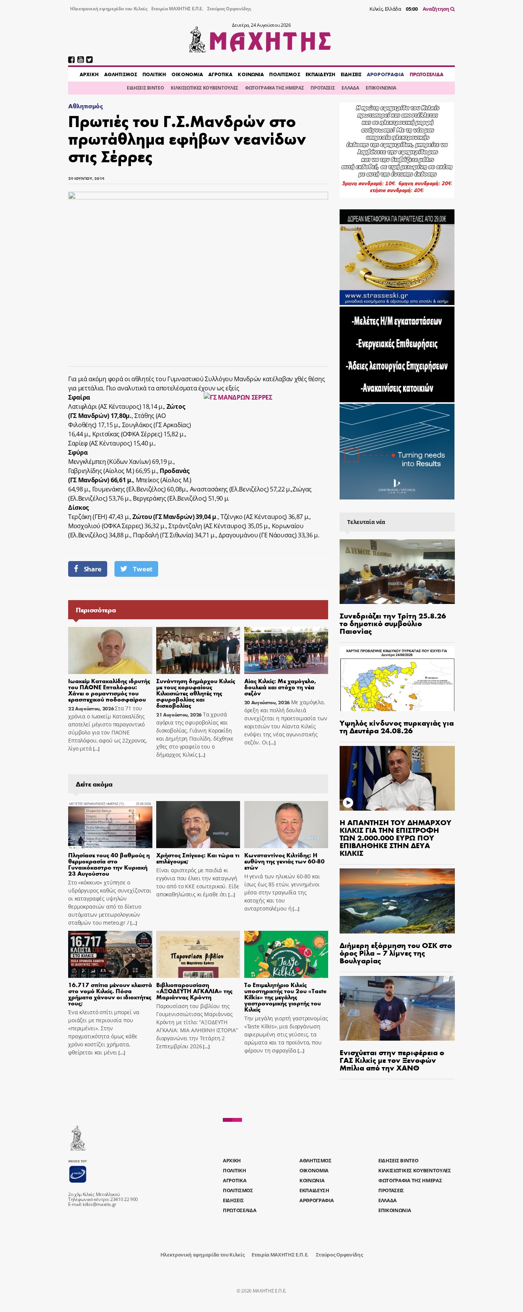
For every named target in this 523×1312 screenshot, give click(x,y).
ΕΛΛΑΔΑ (350, 88)
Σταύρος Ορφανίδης (229, 8)
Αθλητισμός (85, 105)
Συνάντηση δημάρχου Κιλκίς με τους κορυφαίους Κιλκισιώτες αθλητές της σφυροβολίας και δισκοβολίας (195, 693)
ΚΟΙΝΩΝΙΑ (251, 74)
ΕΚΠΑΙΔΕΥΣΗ (320, 74)
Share (92, 569)
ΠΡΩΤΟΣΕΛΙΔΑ (426, 74)
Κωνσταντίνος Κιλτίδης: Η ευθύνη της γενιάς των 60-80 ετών (284, 861)
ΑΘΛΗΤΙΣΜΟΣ (120, 74)
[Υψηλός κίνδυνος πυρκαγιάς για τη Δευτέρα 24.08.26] (397, 678)
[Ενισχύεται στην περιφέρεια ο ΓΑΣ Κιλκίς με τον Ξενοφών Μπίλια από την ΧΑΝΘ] (397, 1008)
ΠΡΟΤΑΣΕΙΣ (323, 88)
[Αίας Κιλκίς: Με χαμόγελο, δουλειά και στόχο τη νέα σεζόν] (286, 650)
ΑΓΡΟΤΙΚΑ (220, 74)
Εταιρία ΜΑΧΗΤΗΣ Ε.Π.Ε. (177, 8)
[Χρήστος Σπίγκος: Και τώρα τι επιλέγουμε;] (198, 825)
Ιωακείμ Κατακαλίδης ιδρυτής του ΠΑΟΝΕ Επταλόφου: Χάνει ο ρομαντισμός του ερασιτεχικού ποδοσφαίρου (109, 690)
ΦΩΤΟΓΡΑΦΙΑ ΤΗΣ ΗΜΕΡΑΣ (274, 88)
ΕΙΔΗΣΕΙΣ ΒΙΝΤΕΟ (145, 88)
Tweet (142, 569)
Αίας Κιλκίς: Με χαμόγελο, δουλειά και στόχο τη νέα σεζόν (280, 687)
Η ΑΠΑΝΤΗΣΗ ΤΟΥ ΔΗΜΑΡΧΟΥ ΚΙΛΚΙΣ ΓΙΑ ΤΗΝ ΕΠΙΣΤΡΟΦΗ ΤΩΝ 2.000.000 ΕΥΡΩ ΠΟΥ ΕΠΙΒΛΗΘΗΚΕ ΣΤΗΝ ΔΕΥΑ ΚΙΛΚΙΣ (395, 837)
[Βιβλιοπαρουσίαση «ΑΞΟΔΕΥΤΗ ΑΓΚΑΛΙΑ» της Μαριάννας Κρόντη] (198, 954)
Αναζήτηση (437, 8)
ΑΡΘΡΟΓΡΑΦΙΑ (385, 74)
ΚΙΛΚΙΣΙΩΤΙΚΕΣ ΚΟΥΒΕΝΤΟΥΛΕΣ (204, 88)
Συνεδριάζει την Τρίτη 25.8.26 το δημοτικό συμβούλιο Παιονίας (393, 623)
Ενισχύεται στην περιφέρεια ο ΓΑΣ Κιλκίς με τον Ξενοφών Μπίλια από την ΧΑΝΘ (392, 1059)
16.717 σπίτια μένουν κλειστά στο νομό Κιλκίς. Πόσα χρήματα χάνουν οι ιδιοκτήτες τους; (110, 994)
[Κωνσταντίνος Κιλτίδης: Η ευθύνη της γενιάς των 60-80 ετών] (286, 825)
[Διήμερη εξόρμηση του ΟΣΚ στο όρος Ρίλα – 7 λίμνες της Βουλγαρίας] (397, 900)
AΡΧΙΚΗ (89, 74)
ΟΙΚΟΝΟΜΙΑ (187, 74)
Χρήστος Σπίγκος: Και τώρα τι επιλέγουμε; (197, 858)
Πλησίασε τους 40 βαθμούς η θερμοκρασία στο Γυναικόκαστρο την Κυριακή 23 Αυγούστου (109, 864)
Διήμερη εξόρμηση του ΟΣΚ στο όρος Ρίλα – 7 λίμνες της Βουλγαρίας (396, 952)
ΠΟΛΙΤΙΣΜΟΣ (284, 74)
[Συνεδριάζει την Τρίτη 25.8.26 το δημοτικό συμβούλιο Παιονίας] (397, 571)
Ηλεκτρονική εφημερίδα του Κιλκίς (108, 8)
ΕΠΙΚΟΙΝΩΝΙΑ (381, 88)
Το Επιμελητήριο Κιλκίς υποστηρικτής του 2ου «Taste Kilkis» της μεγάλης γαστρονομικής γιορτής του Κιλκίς (285, 997)
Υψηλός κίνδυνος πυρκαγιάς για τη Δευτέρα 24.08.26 (397, 726)
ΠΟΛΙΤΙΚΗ (154, 74)
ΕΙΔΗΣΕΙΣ (351, 74)
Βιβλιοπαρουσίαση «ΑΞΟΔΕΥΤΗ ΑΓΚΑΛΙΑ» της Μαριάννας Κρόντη (194, 991)
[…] (96, 749)
